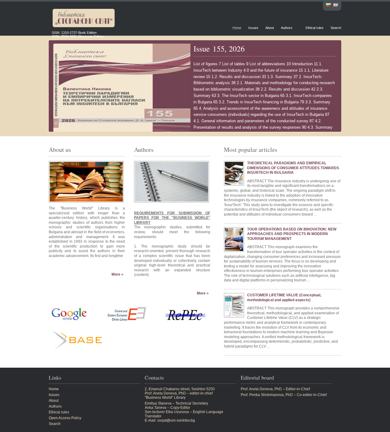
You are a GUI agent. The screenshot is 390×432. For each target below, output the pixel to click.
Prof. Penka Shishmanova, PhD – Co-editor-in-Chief (284, 395)
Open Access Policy (65, 418)
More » (117, 274)
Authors (286, 28)
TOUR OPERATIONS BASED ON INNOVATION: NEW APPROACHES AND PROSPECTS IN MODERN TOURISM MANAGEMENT (291, 234)
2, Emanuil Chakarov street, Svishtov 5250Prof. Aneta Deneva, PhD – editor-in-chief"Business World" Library (180, 393)
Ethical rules (315, 28)
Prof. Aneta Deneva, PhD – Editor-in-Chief (275, 389)
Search (336, 28)
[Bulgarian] (328, 5)
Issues (253, 28)
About (269, 28)
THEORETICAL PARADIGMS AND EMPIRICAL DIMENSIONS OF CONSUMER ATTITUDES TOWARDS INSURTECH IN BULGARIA (293, 168)
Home (236, 28)
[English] (335, 5)
